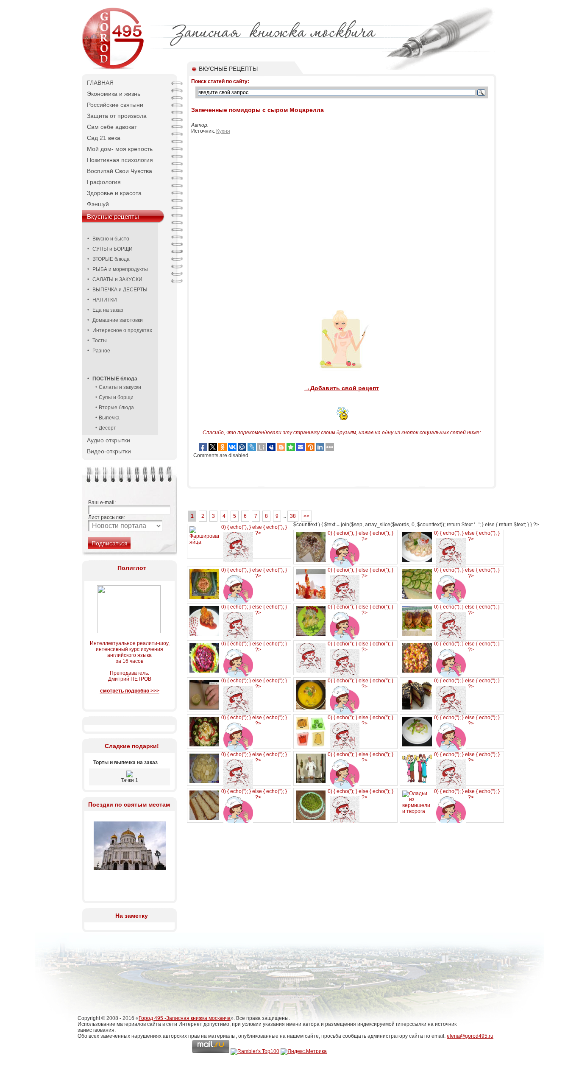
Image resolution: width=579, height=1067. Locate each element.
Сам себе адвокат (112, 126)
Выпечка (109, 418)
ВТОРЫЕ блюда (111, 259)
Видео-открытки (109, 451)
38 (293, 516)
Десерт (107, 428)
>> (306, 516)
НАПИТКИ (104, 300)
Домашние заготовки (117, 320)
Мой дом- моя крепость (120, 148)
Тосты (99, 341)
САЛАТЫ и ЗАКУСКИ (117, 279)
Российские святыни (115, 104)
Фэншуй (98, 204)
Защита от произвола (117, 115)
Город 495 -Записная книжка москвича (185, 1018)
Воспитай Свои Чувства (119, 171)
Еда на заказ (107, 310)
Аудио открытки (108, 440)
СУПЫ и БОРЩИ (112, 249)
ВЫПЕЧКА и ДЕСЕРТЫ (120, 290)
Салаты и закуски (120, 387)
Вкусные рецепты (113, 216)
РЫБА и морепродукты (120, 269)
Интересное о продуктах (122, 330)
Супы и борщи (116, 397)
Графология (104, 182)
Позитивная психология (120, 159)
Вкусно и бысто (110, 239)
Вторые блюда (116, 408)
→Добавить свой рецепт (341, 388)
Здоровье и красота (114, 193)
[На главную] (113, 68)
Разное (101, 351)
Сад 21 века (103, 137)
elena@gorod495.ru (470, 1036)
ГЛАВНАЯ (100, 82)
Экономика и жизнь (113, 93)
